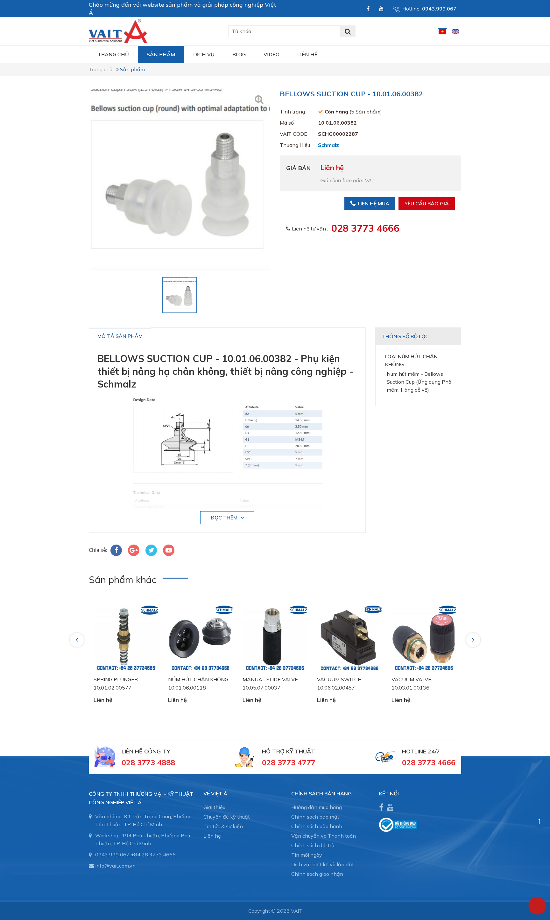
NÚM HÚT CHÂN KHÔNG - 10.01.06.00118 (200, 683)
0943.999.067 (439, 8)
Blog (239, 54)
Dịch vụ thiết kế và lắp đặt (322, 864)
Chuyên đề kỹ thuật (226, 817)
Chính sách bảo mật (315, 817)
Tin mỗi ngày (306, 855)
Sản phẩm (161, 54)
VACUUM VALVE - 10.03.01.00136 (413, 683)
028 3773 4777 (288, 762)
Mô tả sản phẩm (120, 336)
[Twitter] (151, 550)
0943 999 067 (112, 854)
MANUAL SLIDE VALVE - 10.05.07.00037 (272, 683)
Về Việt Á (215, 793)
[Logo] (118, 30)
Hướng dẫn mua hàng (316, 807)
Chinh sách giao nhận (317, 874)
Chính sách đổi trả (313, 845)
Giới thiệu (214, 807)
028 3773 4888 (148, 762)
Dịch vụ (204, 54)
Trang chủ (113, 54)
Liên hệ (307, 54)
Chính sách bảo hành (316, 826)
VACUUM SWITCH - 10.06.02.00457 (341, 683)
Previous (78, 639)
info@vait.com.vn (115, 865)
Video (271, 54)
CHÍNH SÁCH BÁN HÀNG (321, 793)
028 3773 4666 (365, 228)
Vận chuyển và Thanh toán (323, 836)
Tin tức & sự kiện (223, 826)
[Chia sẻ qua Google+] (133, 550)
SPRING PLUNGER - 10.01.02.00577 (117, 683)
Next (473, 639)
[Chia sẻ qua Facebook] (116, 550)
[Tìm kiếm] (348, 31)
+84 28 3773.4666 (153, 854)
